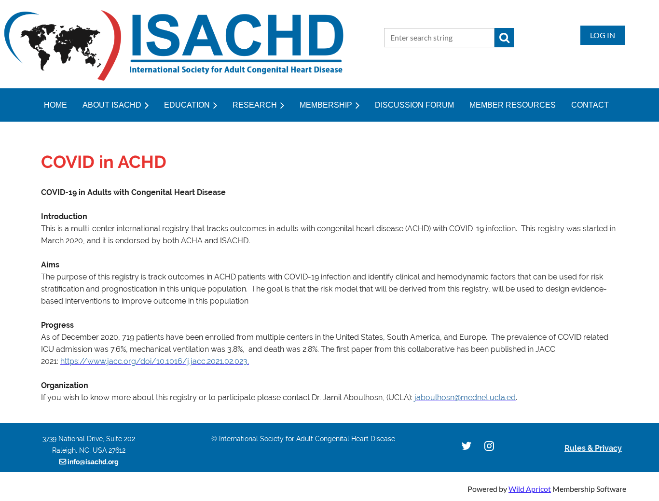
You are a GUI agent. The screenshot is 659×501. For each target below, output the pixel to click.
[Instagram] (488, 445)
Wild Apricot (529, 488)
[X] (466, 445)
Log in (602, 35)
